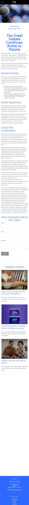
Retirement (14, 499)
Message (3, 240)
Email (2, 231)
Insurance (14, 504)
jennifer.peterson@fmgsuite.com (14, 489)
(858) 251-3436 (16, 481)
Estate (14, 502)
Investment (14, 500)
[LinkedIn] (14, 492)
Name (2, 223)
